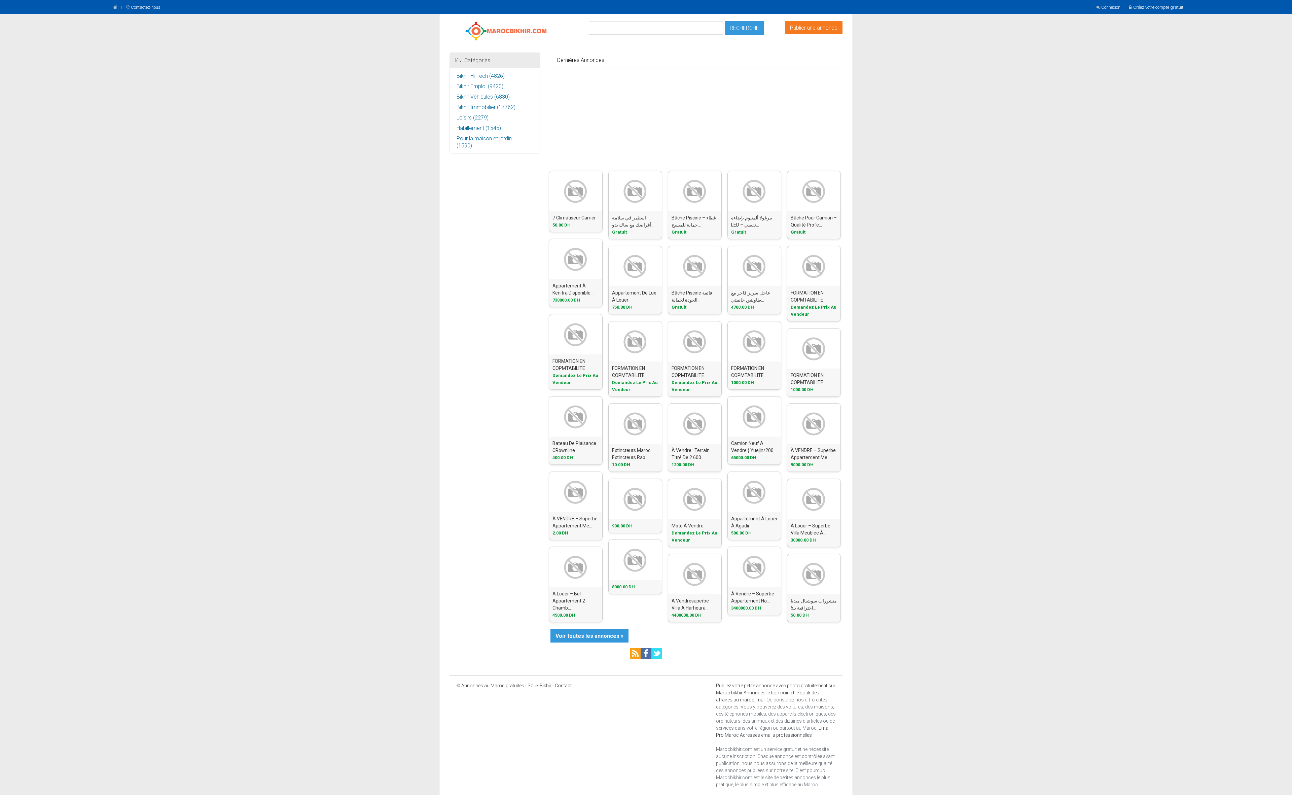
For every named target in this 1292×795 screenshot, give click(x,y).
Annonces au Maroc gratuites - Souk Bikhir (506, 685)
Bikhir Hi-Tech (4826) (481, 76)
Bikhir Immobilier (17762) (486, 107)
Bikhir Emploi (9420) (480, 86)
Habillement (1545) (479, 128)
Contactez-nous (145, 7)
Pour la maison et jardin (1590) (484, 142)
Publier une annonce (813, 28)
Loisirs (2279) (473, 117)
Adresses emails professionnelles (776, 735)
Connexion (1110, 7)
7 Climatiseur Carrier (574, 217)
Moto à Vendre (688, 525)
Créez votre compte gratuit (1158, 7)
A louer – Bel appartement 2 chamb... (568, 601)
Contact (563, 685)
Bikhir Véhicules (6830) (483, 97)
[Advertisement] (696, 118)
